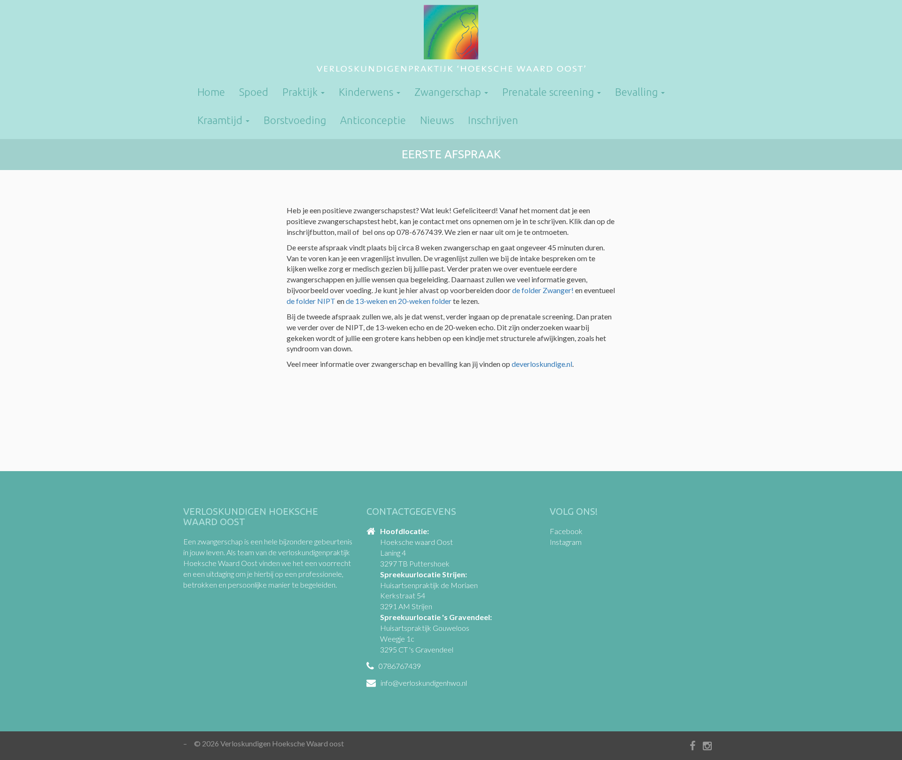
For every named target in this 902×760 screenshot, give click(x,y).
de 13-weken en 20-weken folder (398, 300)
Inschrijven (493, 120)
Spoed (253, 92)
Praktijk (301, 92)
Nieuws (437, 120)
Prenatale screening (549, 92)
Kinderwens (367, 92)
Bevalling (637, 92)
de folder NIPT (311, 300)
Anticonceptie (373, 120)
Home (211, 92)
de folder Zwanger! (543, 290)
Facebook (566, 531)
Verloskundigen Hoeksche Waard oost (451, 40)
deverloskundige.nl (542, 363)
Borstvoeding (295, 120)
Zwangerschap (448, 92)
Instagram (566, 541)
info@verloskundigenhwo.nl (424, 682)
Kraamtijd (221, 120)
